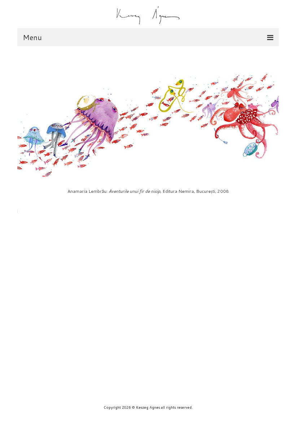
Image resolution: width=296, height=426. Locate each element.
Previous (84, 117)
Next (211, 117)
